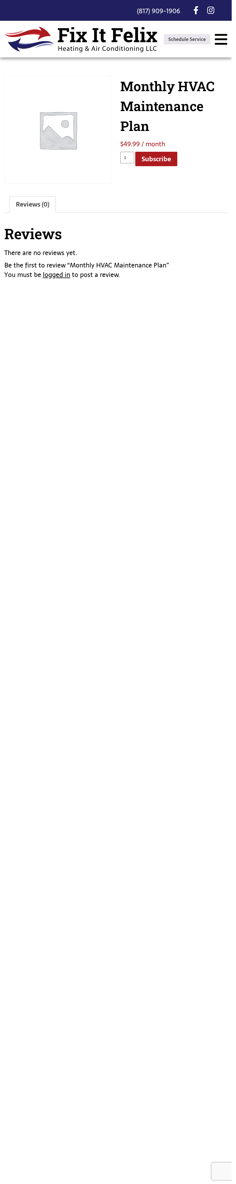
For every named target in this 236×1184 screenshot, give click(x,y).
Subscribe (156, 159)
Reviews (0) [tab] (32, 204)
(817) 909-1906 (158, 11)
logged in (56, 274)
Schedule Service (187, 39)
